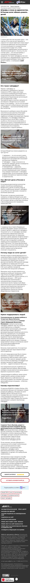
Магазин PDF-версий (8, 511)
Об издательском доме (9, 509)
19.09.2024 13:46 (5, 6)
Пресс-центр (22, 509)
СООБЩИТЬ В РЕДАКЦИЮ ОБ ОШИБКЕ (12, 529)
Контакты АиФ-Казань (8, 519)
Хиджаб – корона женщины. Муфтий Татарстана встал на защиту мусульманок (14, 413)
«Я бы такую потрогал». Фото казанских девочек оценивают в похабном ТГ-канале (14, 214)
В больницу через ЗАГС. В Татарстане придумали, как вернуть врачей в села (13, 138)
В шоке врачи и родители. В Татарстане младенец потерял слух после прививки (14, 302)
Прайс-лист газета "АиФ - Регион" (12, 521)
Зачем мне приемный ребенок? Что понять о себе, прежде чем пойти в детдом (14, 73)
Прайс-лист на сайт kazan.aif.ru (12, 524)
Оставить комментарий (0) (15, 480)
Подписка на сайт (7, 517)
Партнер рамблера (14, 575)
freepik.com (4, 36)
